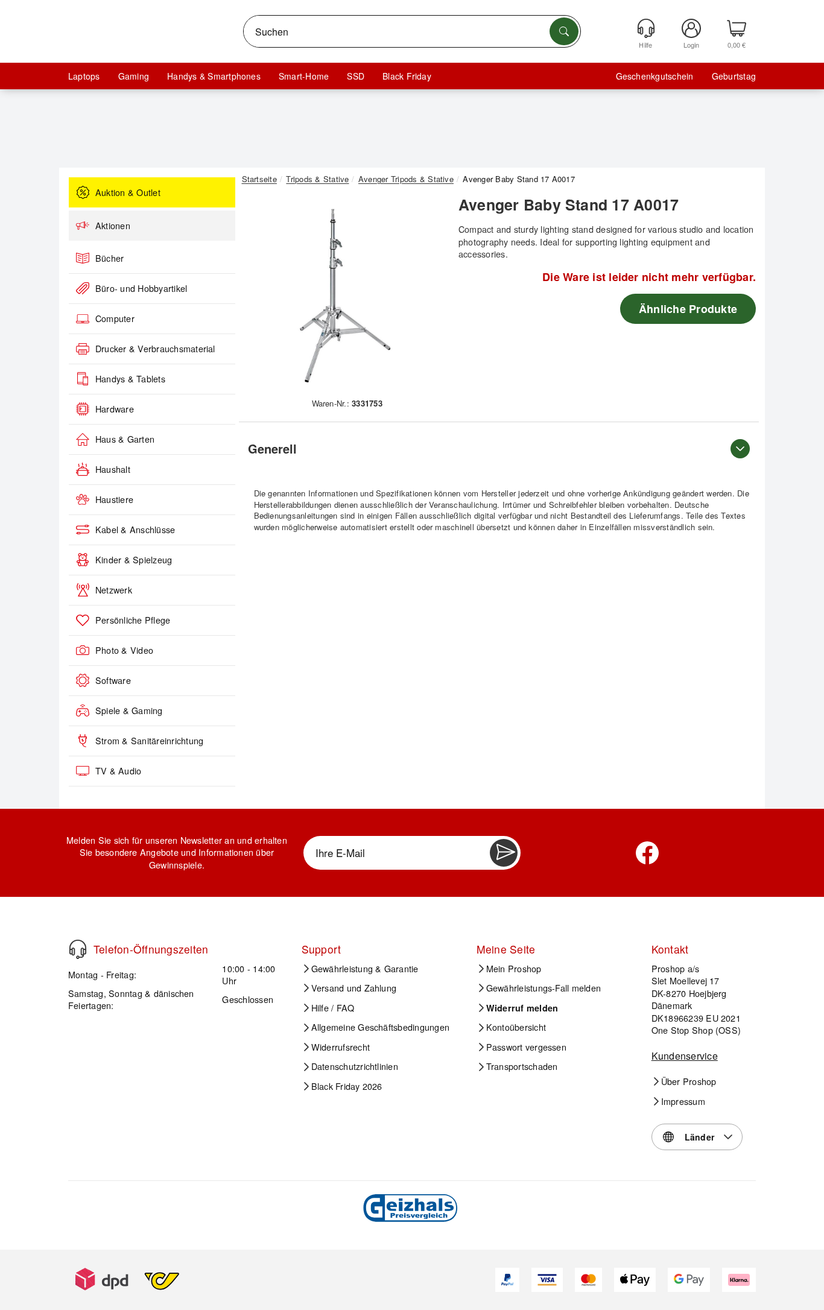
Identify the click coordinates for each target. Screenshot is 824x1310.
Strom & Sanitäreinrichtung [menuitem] (149, 741)
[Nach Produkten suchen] (564, 31)
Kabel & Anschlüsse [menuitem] (135, 530)
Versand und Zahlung (354, 988)
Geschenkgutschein (655, 76)
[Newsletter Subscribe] (504, 853)
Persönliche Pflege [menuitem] (132, 620)
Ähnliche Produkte (688, 309)
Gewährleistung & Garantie (365, 969)
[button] (342, 294)
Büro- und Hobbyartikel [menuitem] (141, 288)
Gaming (133, 76)
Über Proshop (689, 1081)
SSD (355, 76)
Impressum (683, 1101)
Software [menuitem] (113, 680)
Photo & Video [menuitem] (124, 650)
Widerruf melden (522, 1008)
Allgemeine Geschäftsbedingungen (380, 1027)
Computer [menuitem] (115, 318)
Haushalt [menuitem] (112, 469)
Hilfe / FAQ (333, 1008)
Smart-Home (304, 76)
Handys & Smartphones (214, 76)
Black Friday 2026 (346, 1086)
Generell (272, 448)
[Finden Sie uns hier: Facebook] (647, 853)
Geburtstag (734, 76)
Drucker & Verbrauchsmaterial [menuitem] (155, 349)
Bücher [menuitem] (109, 258)
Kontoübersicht (516, 1027)
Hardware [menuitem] (114, 409)
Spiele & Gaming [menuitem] (129, 710)
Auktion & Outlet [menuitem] (127, 192)
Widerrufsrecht (340, 1047)
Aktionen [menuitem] (112, 226)
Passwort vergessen (526, 1047)
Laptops (84, 76)
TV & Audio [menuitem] (118, 771)
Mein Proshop (514, 969)
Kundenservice (684, 1056)
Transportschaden (522, 1066)
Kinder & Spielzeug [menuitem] (133, 560)
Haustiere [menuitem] (114, 499)
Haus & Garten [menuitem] (124, 439)
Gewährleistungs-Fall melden (543, 988)
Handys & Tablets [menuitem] (130, 379)
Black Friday (406, 76)
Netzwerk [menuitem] (113, 590)
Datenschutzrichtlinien (354, 1066)
